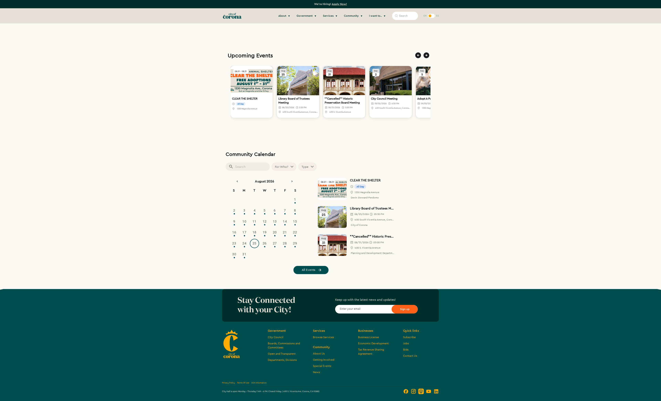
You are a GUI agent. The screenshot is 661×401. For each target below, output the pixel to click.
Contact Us (410, 355)
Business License (368, 337)
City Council (275, 337)
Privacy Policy (228, 383)
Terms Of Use (243, 383)
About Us (319, 353)
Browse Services (323, 337)
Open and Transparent (282, 353)
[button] (284, 15)
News (316, 372)
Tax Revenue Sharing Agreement (371, 351)
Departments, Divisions (282, 360)
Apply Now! (339, 4)
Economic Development (373, 343)
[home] (232, 15)
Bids (405, 349)
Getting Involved (323, 359)
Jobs (406, 343)
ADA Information (259, 383)
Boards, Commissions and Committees (284, 345)
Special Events (322, 366)
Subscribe (409, 337)
